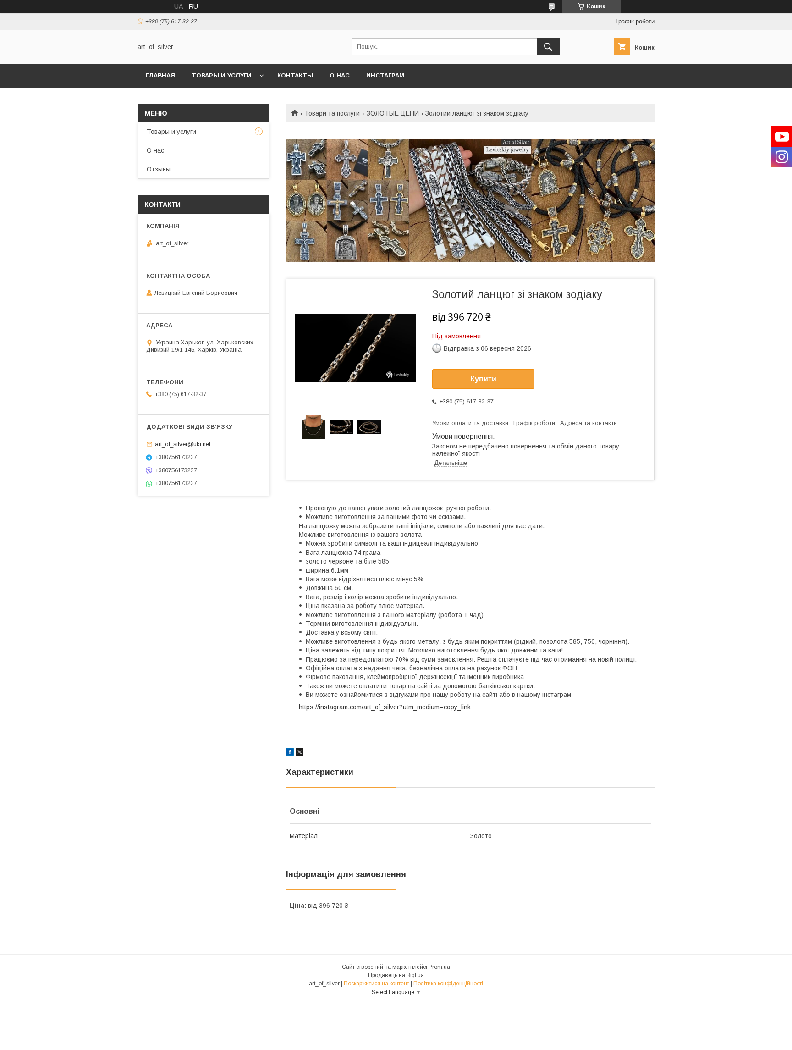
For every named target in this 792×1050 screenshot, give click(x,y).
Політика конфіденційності (448, 983)
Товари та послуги (332, 113)
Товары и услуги (222, 75)
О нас (340, 75)
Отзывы (158, 169)
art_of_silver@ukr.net (182, 444)
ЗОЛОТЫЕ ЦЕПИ (393, 113)
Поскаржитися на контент (376, 983)
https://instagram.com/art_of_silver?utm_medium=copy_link (385, 707)
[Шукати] (548, 46)
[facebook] (290, 753)
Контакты (295, 75)
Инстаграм (385, 75)
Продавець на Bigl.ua (396, 975)
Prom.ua (439, 967)
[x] (299, 753)
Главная (160, 75)
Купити (483, 379)
